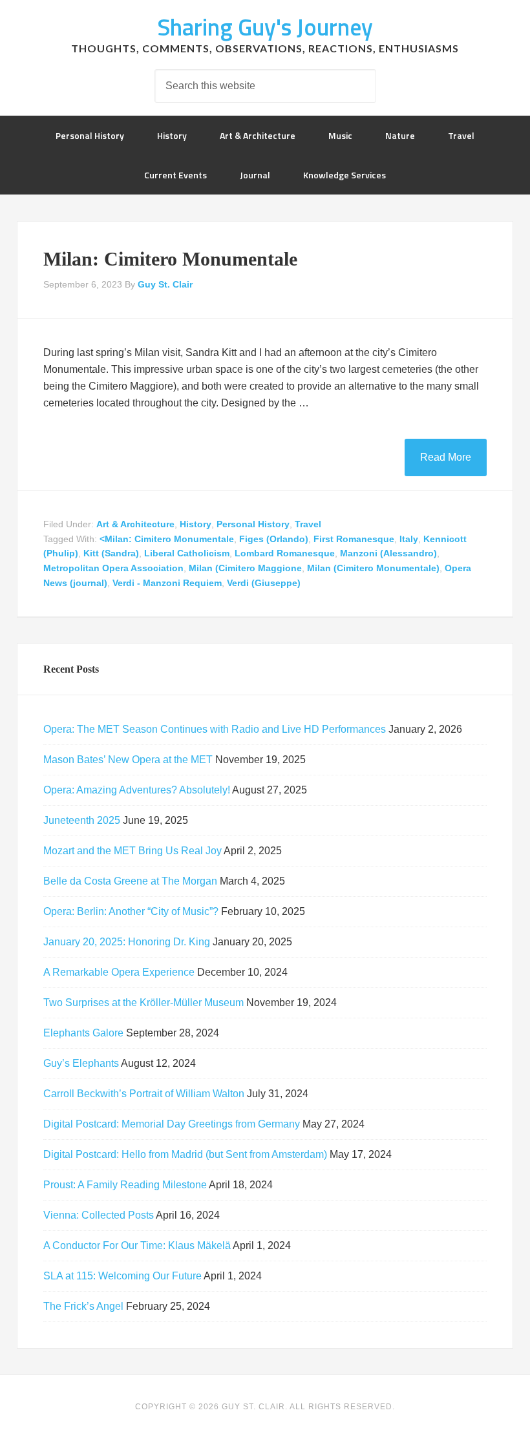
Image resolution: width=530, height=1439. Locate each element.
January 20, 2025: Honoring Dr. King (126, 941)
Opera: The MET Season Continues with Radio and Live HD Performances (214, 729)
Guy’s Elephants (81, 1063)
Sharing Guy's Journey (265, 27)
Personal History (253, 524)
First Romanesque (353, 539)
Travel (308, 524)
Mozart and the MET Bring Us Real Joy (132, 850)
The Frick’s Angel (83, 1306)
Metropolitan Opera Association (113, 568)
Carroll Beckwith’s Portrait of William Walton (143, 1093)
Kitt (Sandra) (111, 553)
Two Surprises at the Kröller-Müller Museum (143, 1002)
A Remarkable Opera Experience (119, 972)
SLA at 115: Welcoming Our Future (122, 1275)
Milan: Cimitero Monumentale (170, 258)
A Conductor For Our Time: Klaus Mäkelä (137, 1245)
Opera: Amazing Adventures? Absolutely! (136, 789)
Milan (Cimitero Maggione (245, 568)
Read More (445, 457)
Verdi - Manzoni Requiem (167, 583)
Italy (408, 539)
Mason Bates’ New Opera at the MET (128, 759)
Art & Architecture (135, 524)
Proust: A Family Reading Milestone (125, 1184)
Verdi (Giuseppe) (264, 583)
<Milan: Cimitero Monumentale (167, 539)
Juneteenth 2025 (81, 820)
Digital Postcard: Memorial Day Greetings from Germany (171, 1124)
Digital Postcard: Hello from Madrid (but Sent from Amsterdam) (185, 1154)
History (195, 524)
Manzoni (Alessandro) (388, 553)
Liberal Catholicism (186, 553)
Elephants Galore (83, 1032)
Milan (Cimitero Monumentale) (373, 568)
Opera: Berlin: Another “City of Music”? (130, 911)
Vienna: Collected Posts (98, 1215)
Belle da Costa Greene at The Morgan (130, 881)
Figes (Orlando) (273, 539)
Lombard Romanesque (285, 553)
